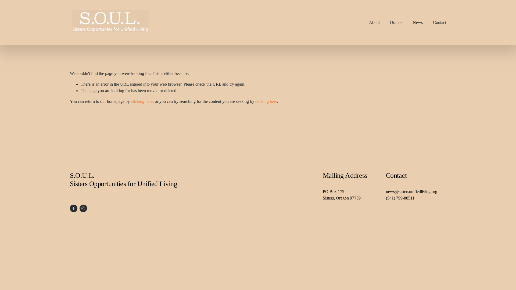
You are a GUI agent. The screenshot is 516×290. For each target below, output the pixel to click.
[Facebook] (73, 208)
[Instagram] (83, 208)
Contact (439, 22)
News (418, 22)
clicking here (142, 101)
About (374, 22)
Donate (396, 22)
